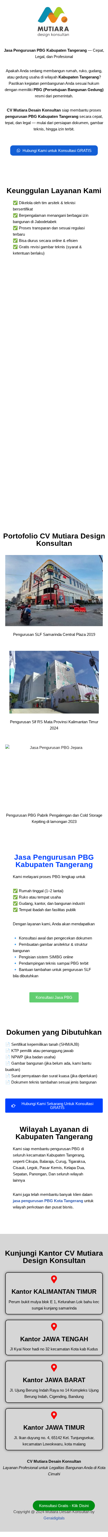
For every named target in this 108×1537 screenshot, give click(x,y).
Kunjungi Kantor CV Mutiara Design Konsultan (54, 1257)
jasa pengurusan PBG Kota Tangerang (48, 1200)
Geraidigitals (54, 1518)
